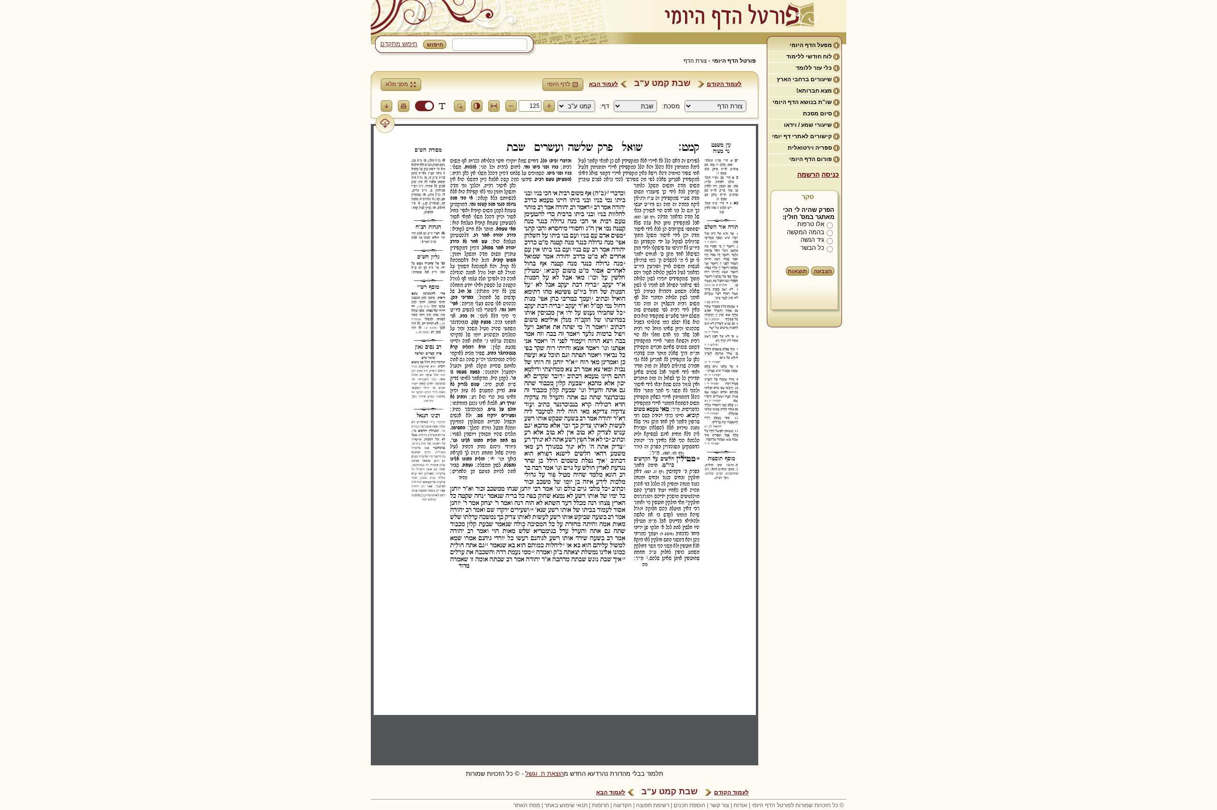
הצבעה (823, 271)
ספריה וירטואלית (810, 147)
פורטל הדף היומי (734, 60)
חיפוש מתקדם (398, 44)
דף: (604, 106)
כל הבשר (812, 247)
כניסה (830, 174)
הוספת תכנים (689, 805)
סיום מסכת (817, 113)
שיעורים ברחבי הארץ (804, 79)
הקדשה (622, 805)
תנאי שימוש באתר (566, 805)
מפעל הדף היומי (811, 45)
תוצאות (797, 271)
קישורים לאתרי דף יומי (802, 136)
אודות (740, 805)
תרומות (600, 805)
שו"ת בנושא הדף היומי (802, 102)
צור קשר (719, 805)
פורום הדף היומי (810, 159)
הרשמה (808, 174)
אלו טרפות (810, 224)
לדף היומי (558, 84)
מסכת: (671, 106)
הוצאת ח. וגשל (544, 773)
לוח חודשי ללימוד (809, 56)
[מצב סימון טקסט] (442, 106)
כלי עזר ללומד (814, 68)
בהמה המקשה (805, 232)
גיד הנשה (812, 239)
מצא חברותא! (814, 90)
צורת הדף (695, 60)
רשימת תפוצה (652, 805)
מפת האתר (526, 805)
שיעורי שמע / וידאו (808, 125)
